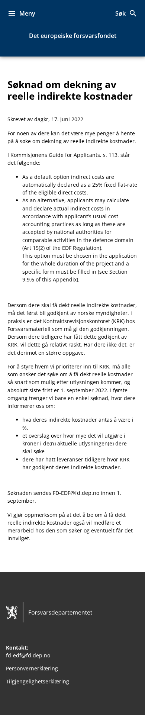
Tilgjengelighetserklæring (37, 681)
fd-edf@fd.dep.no (28, 655)
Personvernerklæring (32, 668)
